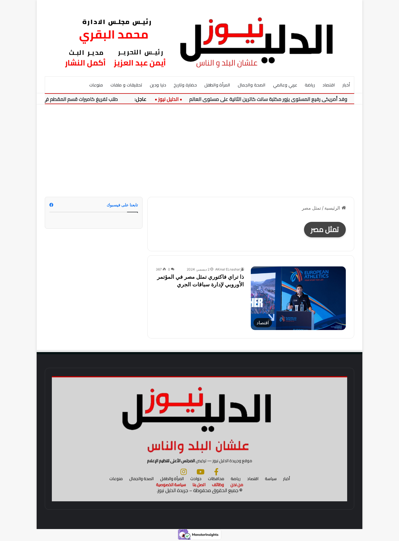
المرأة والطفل (217, 85)
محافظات (216, 479)
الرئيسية (332, 208)
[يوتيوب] (200, 471)
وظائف (218, 485)
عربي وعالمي (285, 85)
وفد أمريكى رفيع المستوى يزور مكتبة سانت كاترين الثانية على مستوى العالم (274, 99)
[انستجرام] (183, 471)
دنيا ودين (158, 85)
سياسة (271, 479)
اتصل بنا (198, 485)
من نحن (236, 485)
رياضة (310, 85)
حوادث (195, 479)
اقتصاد (328, 85)
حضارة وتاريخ (185, 85)
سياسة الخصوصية (171, 485)
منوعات (96, 85)
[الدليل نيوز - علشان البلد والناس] (199, 38)
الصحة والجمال (251, 85)
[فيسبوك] (216, 471)
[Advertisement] (199, 151)
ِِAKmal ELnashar (227, 269)
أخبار (346, 85)
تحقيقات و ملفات (126, 85)
